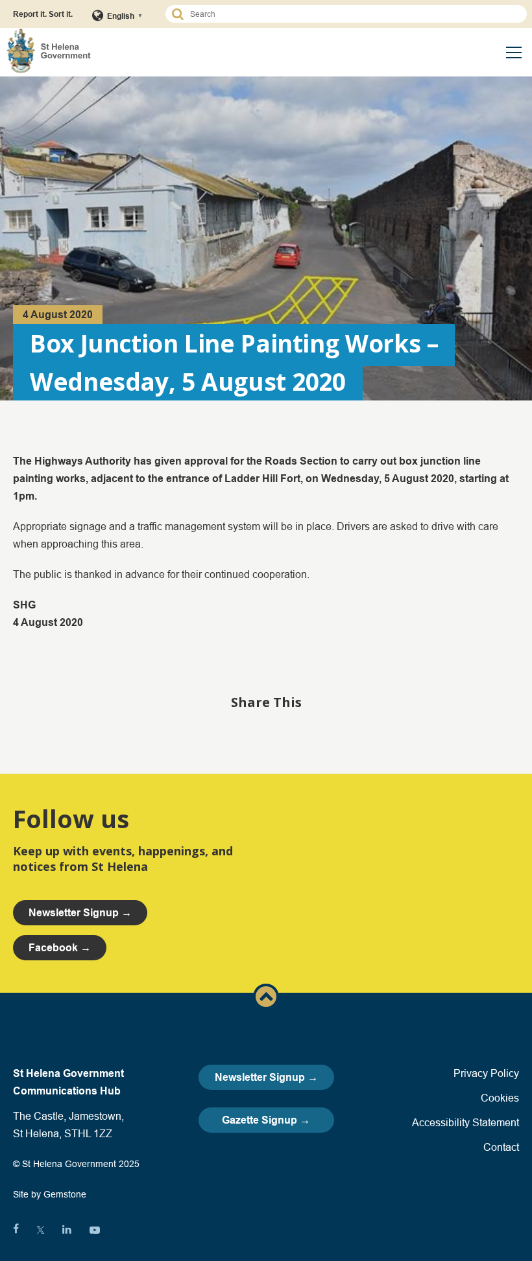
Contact (501, 1147)
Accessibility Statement (465, 1122)
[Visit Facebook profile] (16, 1230)
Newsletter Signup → (266, 1077)
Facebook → (60, 948)
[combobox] (352, 14)
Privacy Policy (486, 1073)
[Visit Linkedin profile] (66, 1230)
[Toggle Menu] (514, 52)
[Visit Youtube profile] (95, 1230)
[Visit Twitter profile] (40, 1230)
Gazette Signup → (266, 1120)
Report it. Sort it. (43, 14)
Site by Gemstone (49, 1194)
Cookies (500, 1098)
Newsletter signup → (80, 913)
